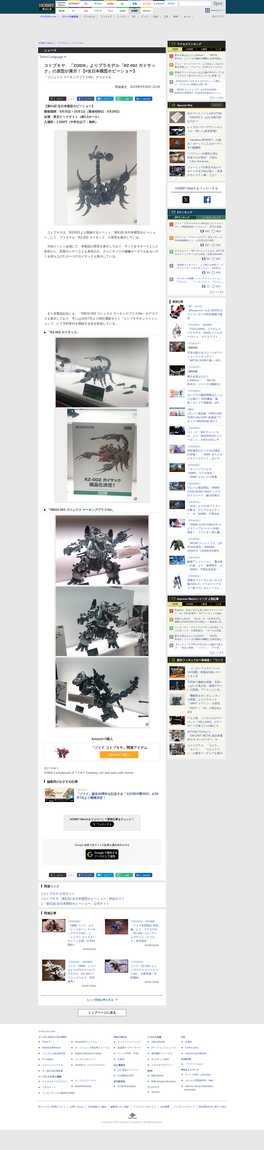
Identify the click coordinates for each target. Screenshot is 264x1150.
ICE (183, 1037)
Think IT (46, 1042)
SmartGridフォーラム (86, 1042)
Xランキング (184, 212)
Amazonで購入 (119, 754)
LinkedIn (146, 99)
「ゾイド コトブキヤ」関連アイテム (119, 747)
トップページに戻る (102, 1012)
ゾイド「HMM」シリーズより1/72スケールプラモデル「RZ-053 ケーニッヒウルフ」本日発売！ (82, 973)
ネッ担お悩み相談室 (52, 1070)
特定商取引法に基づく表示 (212, 1106)
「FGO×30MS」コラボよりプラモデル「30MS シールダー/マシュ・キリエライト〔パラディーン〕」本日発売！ (204, 336)
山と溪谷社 (119, 1065)
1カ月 (218, 49)
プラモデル (89, 16)
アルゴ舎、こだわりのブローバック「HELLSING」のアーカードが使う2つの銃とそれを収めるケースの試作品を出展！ (204, 725)
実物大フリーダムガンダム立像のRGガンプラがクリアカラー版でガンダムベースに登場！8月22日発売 (200, 75)
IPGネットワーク (190, 1070)
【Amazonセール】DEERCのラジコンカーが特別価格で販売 (205, 314)
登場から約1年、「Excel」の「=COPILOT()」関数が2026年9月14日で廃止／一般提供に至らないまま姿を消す (199, 622)
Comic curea (191, 1047)
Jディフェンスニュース (163, 1047)
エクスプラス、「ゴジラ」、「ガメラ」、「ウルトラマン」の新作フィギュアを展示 (204, 749)
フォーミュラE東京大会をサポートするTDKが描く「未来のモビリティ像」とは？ (204, 171)
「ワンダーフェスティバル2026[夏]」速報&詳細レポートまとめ (204, 672)
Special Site (184, 105)
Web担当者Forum (51, 1047)
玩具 (155, 16)
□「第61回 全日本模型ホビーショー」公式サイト (75, 903)
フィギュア (106, 16)
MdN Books (157, 1075)
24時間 (189, 49)
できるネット (49, 1087)
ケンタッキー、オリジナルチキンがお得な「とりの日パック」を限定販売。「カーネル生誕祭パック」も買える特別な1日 (199, 630)
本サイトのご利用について (52, 1106)
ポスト (60, 99)
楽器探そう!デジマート (129, 1047)
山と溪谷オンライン (128, 1070)
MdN (149, 1070)
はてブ (107, 99)
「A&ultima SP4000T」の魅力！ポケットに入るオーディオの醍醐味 (204, 143)
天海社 (188, 1042)
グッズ (144, 16)
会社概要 (164, 1106)
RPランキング (182, 217)
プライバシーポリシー (144, 1106)
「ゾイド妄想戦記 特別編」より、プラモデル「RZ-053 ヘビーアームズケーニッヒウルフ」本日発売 (144, 933)
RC (134, 16)
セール (187, 16)
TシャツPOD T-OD (128, 1053)
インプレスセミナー (85, 1059)
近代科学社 (119, 1081)
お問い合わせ (77, 1106)
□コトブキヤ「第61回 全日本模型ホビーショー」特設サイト (83, 898)
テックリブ (153, 1087)
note (127, 99)
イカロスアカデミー (161, 1065)
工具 (166, 16)
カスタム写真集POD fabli (199, 1080)
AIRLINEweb (158, 1042)
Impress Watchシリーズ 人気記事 (198, 598)
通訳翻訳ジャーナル (161, 1053)
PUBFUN (186, 1059)
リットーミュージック (129, 1042)
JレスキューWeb (160, 1059)
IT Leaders (47, 1059)
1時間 (175, 49)
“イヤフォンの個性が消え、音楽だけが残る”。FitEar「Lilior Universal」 (204, 157)
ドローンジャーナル (52, 1065)
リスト (71, 99)
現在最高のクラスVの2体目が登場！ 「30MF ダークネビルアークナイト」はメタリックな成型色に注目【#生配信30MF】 (204, 458)
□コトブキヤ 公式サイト (58, 893)
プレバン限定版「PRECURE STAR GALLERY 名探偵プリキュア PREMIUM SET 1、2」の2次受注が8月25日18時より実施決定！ (204, 421)
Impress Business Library (88, 1053)
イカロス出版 (154, 1037)
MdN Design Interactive (163, 1081)
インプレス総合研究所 (53, 1053)
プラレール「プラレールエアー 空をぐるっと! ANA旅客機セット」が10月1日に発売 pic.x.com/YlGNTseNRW (198, 240)
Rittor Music (120, 1037)
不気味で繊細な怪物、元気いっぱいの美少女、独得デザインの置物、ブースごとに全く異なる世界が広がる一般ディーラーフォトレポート (204, 689)
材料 (176, 16)
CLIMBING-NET (126, 1075)
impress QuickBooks (196, 1053)
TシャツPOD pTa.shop (197, 1074)
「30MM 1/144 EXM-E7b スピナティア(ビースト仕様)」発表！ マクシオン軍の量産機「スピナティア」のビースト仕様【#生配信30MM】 (204, 532)
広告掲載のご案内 (97, 1106)
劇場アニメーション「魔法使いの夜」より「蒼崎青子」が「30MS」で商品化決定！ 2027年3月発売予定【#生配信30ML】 (204, 569)
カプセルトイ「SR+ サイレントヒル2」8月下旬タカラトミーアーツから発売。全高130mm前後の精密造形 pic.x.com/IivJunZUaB (199, 254)
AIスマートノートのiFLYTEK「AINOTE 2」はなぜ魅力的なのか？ (204, 117)
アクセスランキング (189, 44)
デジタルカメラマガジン (55, 1081)
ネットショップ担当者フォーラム (92, 1047)
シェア (88, 99)
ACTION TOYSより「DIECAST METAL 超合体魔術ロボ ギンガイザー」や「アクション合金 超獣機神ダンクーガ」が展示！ (205, 739)
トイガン (122, 16)
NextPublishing (83, 1086)
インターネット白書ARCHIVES (58, 1093)
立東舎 (121, 1059)
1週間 (204, 49)
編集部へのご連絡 (119, 1106)
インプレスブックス (85, 1080)
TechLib (155, 1092)
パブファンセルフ (194, 1064)
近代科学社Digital (127, 1086)
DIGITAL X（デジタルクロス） (91, 1065)
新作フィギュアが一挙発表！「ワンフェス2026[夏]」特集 (200, 661)
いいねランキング (211, 217)
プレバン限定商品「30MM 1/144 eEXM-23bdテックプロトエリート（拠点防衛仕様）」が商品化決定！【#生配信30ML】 (204, 495)
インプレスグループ (184, 1106)
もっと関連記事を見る (100, 999)
